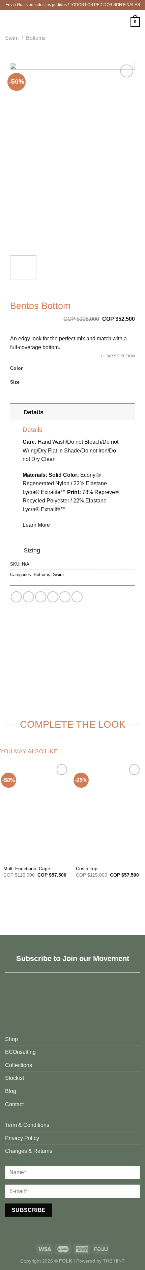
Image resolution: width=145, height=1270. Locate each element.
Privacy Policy (22, 1138)
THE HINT (114, 1261)
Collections (18, 1065)
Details (34, 412)
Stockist (14, 1078)
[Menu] (9, 22)
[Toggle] (16, 412)
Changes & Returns (28, 1151)
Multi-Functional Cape (26, 868)
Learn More (36, 525)
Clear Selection (118, 356)
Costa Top (86, 868)
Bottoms (36, 38)
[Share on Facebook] (28, 596)
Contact (14, 1104)
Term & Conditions (27, 1125)
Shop (11, 1039)
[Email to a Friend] (52, 596)
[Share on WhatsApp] (16, 596)
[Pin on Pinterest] (64, 596)
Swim (12, 38)
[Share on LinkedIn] (77, 596)
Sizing (32, 550)
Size (15, 382)
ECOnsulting (20, 1052)
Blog (10, 1091)
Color (16, 368)
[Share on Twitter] (40, 596)
